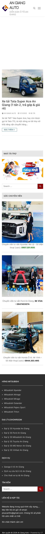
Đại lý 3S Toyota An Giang (16, 442)
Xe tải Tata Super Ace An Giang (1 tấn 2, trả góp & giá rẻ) (21, 106)
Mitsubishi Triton (11, 413)
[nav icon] (39, 8)
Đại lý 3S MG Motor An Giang (17, 447)
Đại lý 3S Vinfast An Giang (16, 451)
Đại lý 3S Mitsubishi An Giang (17, 438)
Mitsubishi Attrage (12, 395)
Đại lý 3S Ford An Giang (15, 434)
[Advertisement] (22, 41)
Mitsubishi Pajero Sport (14, 408)
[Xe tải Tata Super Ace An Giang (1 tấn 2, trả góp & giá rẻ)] (22, 85)
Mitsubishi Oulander (13, 404)
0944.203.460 (32, 362)
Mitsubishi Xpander (12, 391)
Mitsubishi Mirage (12, 400)
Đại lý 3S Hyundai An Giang (16, 429)
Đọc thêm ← (9, 131)
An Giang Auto (17, 5)
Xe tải (32, 114)
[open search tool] (34, 9)
